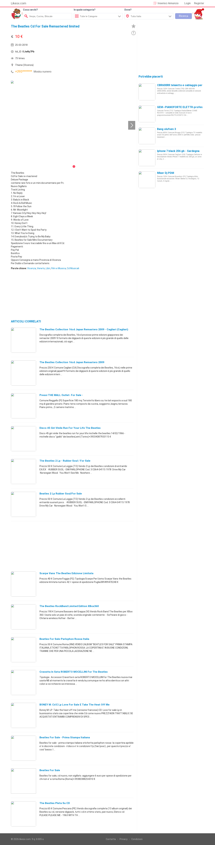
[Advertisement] (103, 52)
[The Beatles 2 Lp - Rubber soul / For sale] (23, 471)
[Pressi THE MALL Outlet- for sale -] (23, 405)
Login (187, 3)
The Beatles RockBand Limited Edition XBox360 (69, 606)
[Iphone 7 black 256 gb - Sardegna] (147, 157)
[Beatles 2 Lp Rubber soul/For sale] (23, 504)
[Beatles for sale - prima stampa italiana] (23, 748)
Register (199, 3)
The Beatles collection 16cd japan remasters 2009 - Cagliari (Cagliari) (83, 329)
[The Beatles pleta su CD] (23, 813)
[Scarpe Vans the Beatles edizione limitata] (23, 584)
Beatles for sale (49, 770)
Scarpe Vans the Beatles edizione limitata (66, 573)
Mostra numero (42, 71)
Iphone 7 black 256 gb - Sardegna (178, 151)
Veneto (41, 268)
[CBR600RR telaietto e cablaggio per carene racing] (147, 91)
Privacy (123, 839)
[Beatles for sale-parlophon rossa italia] (23, 649)
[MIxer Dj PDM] (147, 179)
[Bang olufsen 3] (147, 135)
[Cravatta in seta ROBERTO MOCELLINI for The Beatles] (23, 682)
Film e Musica (58, 268)
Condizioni (136, 839)
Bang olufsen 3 (166, 129)
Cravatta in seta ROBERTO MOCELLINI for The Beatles (73, 671)
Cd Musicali (73, 268)
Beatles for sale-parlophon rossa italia (64, 638)
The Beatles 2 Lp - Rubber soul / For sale (64, 460)
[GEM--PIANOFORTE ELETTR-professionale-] (147, 113)
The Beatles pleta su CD (54, 803)
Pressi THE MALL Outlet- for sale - (61, 395)
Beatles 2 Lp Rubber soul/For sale (60, 493)
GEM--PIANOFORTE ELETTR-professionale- (185, 107)
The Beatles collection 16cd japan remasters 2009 (71, 362)
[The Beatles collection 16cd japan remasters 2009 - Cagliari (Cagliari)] (23, 340)
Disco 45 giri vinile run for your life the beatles (70, 427)
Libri (48, 268)
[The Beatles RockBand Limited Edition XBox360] (23, 616)
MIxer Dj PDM (165, 173)
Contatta (111, 839)
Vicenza (31, 268)
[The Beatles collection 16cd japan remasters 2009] (23, 372)
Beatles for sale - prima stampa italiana (64, 737)
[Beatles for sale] (23, 781)
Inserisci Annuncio (168, 3)
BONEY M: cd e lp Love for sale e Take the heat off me (74, 704)
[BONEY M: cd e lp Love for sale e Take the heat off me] (23, 715)
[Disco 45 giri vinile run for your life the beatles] (23, 438)
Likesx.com (18, 3)
